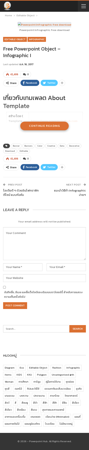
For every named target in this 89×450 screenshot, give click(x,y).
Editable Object (15, 39)
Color (39, 145)
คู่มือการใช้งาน (53, 382)
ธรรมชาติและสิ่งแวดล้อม (57, 389)
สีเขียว (75, 403)
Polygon (42, 375)
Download (10, 151)
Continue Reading (44, 126)
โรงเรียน (49, 424)
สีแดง (34, 410)
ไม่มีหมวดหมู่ (66, 424)
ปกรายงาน (39, 396)
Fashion (56, 368)
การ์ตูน (37, 382)
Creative (51, 145)
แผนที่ (78, 417)
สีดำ (35, 403)
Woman (9, 382)
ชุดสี (7, 389)
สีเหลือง (21, 410)
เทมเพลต (35, 417)
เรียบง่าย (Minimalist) (57, 417)
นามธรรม (9, 396)
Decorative (74, 145)
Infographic (36, 39)
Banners (28, 145)
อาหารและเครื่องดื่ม (15, 417)
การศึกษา (23, 382)
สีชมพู (25, 403)
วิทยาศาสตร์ (71, 396)
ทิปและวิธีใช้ (33, 389)
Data (62, 145)
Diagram (9, 368)
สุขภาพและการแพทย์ (53, 410)
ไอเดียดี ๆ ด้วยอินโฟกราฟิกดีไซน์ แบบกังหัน (21, 192)
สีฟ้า (45, 403)
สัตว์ (7, 403)
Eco (22, 368)
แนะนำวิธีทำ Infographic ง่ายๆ (70, 192)
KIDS (19, 375)
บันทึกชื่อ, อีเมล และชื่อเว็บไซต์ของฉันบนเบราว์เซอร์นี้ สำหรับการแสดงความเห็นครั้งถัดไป (43, 294)
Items (8, 375)
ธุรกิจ (79, 389)
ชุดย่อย (70, 382)
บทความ (24, 396)
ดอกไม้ (18, 389)
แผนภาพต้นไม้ (12, 424)
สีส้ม (64, 403)
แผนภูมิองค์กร (32, 424)
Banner (16, 145)
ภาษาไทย (54, 396)
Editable (24, 151)
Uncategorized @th (63, 375)
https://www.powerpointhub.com (54, 121)
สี (15, 403)
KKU (29, 375)
